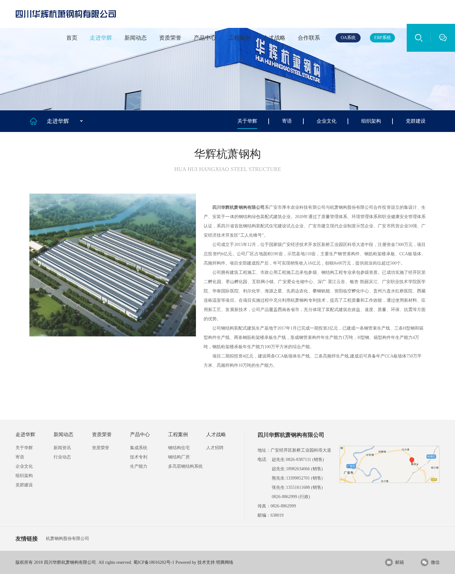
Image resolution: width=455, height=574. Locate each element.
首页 (71, 38)
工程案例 (239, 38)
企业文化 (326, 121)
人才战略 (274, 38)
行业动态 (62, 457)
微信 (431, 562)
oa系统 (348, 37)
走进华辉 (101, 38)
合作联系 (309, 38)
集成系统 (138, 447)
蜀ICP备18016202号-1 (153, 562)
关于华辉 (247, 121)
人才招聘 (214, 447)
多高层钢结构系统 (185, 466)
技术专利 (138, 457)
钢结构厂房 (179, 457)
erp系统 (382, 37)
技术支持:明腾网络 (215, 562)
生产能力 (138, 466)
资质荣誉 (170, 38)
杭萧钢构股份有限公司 (67, 538)
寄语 (287, 121)
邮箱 (395, 562)
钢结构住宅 (179, 447)
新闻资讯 (62, 447)
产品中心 (205, 38)
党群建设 (416, 121)
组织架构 (371, 121)
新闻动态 (135, 38)
